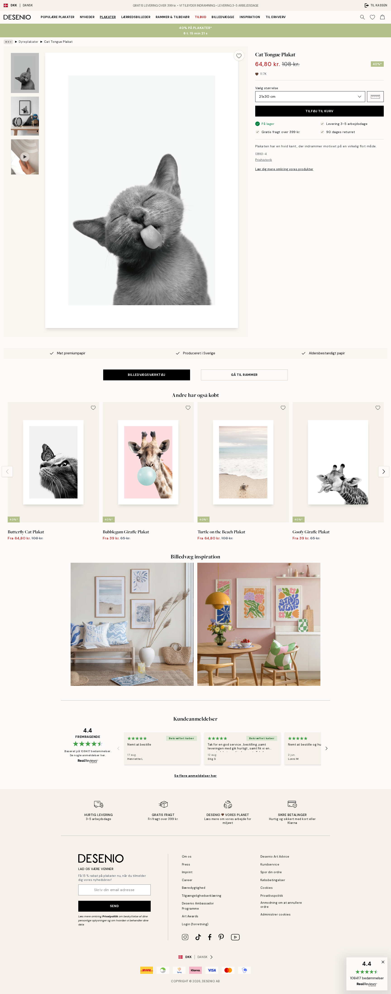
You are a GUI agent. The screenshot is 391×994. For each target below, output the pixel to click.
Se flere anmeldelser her (195, 776)
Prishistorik (263, 160)
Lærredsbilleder (135, 17)
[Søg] (362, 17)
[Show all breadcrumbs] (8, 42)
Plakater (108, 17)
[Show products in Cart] (382, 17)
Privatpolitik (110, 916)
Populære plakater (57, 17)
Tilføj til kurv (319, 111)
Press (186, 864)
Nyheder (87, 17)
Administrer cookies (275, 914)
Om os (187, 856)
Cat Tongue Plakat (58, 42)
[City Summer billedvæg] (258, 624)
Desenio (208, 981)
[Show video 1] (25, 157)
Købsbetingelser (272, 880)
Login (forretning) (195, 924)
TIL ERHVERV (276, 17)
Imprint (187, 872)
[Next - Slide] (383, 471)
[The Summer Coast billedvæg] (132, 624)
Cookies (266, 888)
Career (187, 880)
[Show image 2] (25, 116)
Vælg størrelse (266, 88)
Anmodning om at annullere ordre (281, 904)
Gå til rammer (244, 375)
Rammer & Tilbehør (172, 17)
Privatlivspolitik (271, 896)
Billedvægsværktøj (146, 375)
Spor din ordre (271, 872)
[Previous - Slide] (7, 471)
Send (114, 906)
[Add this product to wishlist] (239, 55)
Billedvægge (223, 17)
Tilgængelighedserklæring (202, 896)
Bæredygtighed (193, 888)
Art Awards (190, 916)
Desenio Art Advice (274, 856)
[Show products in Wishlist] (372, 17)
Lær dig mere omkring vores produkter (284, 169)
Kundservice (269, 864)
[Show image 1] (25, 73)
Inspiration (250, 17)
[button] (375, 96)
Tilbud (200, 17)
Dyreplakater (28, 42)
